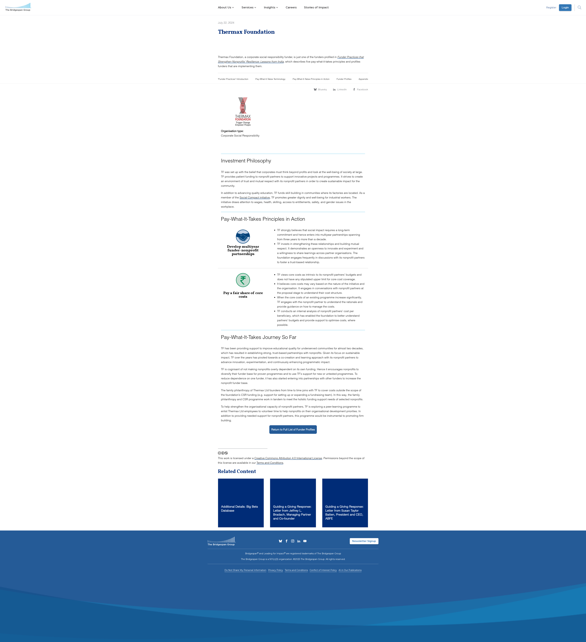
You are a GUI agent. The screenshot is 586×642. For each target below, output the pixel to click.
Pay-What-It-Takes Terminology (270, 79)
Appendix (363, 79)
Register (551, 7)
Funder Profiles (344, 79)
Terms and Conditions (270, 462)
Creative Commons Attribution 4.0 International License (288, 458)
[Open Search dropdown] (578, 7)
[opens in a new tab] (280, 541)
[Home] (18, 8)
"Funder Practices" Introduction (233, 79)
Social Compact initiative (255, 197)
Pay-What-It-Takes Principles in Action (311, 79)
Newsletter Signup (364, 541)
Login (565, 7)
